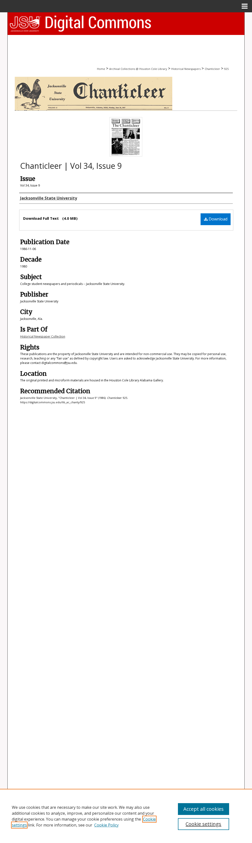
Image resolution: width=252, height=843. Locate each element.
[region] (126, 816)
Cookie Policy (106, 825)
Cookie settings (203, 824)
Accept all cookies (203, 809)
